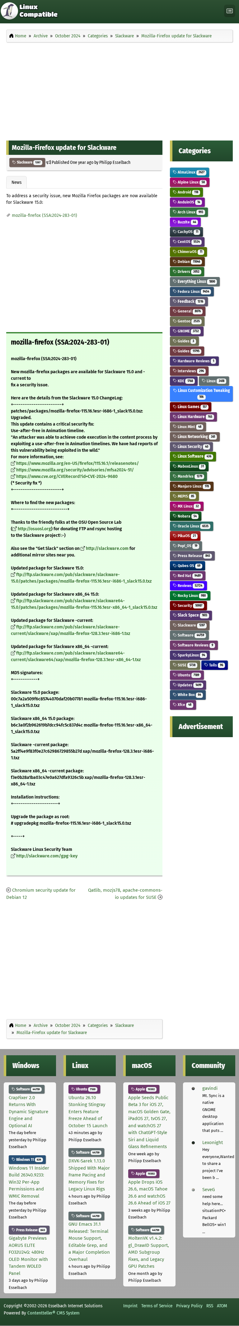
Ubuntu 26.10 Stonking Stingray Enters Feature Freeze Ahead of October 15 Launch (88, 1111)
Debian (188, 261)
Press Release (193, 555)
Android (187, 192)
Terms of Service (156, 1306)
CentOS (188, 241)
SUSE (186, 665)
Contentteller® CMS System (53, 1313)
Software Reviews (195, 645)
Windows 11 (28, 1159)
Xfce (184, 704)
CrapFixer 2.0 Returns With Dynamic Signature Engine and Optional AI (28, 1111)
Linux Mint (189, 426)
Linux (215, 381)
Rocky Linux (191, 595)
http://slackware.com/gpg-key (46, 856)
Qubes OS (188, 565)
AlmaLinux (190, 172)
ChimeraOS (189, 251)
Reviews (189, 585)
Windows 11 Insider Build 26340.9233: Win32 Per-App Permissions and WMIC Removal (29, 1182)
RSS (209, 1306)
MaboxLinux (190, 466)
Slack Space (192, 615)
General (188, 311)
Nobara (186, 516)
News (16, 182)
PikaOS (186, 535)
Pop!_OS (187, 545)
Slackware (28, 162)
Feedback (190, 301)
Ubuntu (188, 675)
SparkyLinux (191, 655)
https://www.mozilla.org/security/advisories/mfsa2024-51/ (75, 470)
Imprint (130, 1306)
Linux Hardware (194, 416)
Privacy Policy (189, 1306)
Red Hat (188, 575)
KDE (185, 381)
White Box (189, 694)
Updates (189, 685)
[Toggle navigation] (229, 11)
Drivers (188, 271)
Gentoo (188, 321)
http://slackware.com (107, 548)
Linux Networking (196, 436)
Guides (185, 341)
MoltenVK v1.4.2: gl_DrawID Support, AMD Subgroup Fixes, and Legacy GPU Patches (148, 1252)
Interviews (190, 371)
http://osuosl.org (34, 529)
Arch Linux (190, 212)
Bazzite (186, 222)
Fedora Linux (193, 291)
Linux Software (194, 456)
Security (189, 605)
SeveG (208, 1189)
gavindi (210, 1088)
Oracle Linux (192, 526)
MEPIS (185, 496)
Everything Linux (196, 281)
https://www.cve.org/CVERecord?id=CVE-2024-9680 (67, 476)
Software (190, 635)
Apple (145, 1089)
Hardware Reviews (195, 361)
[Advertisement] (119, 89)
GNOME (188, 331)
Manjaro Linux (193, 486)
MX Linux (188, 506)
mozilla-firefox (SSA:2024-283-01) (44, 215)
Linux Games (191, 406)
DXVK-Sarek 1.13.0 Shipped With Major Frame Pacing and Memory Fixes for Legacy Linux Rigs (89, 1175)
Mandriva (189, 476)
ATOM (222, 1306)
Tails (215, 665)
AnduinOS (188, 202)
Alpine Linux (190, 182)
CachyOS (187, 231)
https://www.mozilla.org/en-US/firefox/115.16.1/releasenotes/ (77, 463)
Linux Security (192, 446)
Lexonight (212, 1142)
